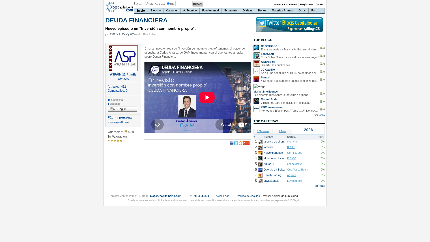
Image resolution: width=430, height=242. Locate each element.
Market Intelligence (266, 91)
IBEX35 (291, 158)
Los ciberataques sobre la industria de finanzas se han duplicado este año (283, 95)
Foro (314, 10)
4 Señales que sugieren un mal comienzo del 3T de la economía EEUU (290, 80)
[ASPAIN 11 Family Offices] (123, 58)
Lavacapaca (294, 180)
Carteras (172, 10)
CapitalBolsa (269, 46)
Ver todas (319, 185)
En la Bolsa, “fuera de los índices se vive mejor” (289, 57)
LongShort (267, 54)
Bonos (262, 10)
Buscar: (138, 3)
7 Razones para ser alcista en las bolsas (285, 102)
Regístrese (306, 4)
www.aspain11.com (118, 122)
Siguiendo (114, 103)
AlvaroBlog (268, 61)
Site (172, 4)
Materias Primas (282, 10)
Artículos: (117, 86)
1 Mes (282, 131)
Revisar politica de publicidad (280, 196)
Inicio (141, 10)
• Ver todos (319, 115)
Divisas (247, 10)
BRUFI (291, 147)
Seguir (122, 109)
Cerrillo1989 (294, 152)
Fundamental (210, 10)
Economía (230, 10)
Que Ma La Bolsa (297, 169)
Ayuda (319, 4)
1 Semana (263, 131)
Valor (151, 4)
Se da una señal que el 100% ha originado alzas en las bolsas (290, 73)
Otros (302, 10)
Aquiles (291, 175)
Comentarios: (117, 90)
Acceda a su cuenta (285, 4)
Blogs (162, 4)
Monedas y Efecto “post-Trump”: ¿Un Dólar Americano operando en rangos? (290, 110)
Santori (265, 77)
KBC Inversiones (272, 107)
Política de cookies (248, 196)
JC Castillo (268, 69)
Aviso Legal (223, 196)
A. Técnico (190, 10)
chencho (292, 141)
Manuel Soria (269, 99)
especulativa (295, 164)
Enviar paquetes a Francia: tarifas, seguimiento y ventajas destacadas (290, 49)
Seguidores (115, 99)
